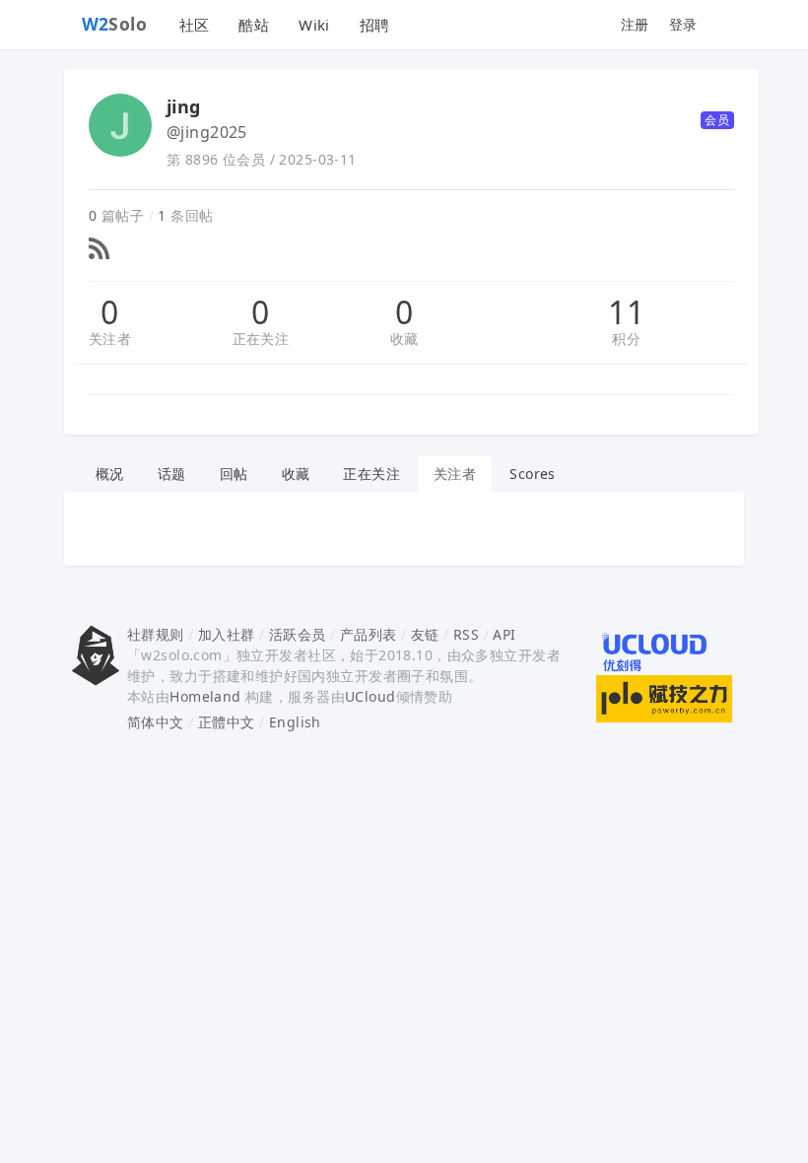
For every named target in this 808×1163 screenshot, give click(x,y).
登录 (683, 24)
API (504, 634)
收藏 (404, 338)
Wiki (314, 24)
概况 (110, 473)
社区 (194, 24)
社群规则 (155, 634)
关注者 (110, 338)
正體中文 (226, 722)
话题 (172, 473)
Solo (115, 23)
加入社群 (226, 634)
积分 (626, 338)
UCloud (370, 696)
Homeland (204, 696)
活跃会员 (297, 634)
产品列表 (368, 634)
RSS (466, 634)
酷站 (253, 24)
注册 (635, 24)
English (295, 722)
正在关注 (261, 338)
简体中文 (155, 722)
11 (626, 312)
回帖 (234, 473)
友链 (425, 634)
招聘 (375, 24)
